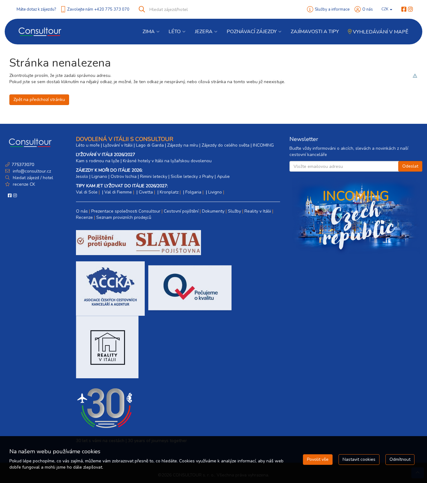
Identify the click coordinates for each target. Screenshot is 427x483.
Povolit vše (318, 459)
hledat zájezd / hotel (33, 178)
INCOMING (263, 145)
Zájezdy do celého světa (225, 145)
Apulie (223, 176)
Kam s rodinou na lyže (97, 161)
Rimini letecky (153, 176)
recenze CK (24, 184)
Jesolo (82, 176)
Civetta (146, 192)
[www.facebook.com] (403, 9)
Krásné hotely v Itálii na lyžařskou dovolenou (167, 161)
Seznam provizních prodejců (123, 217)
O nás (367, 9)
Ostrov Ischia (124, 176)
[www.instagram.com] (410, 9)
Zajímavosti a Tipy (315, 31)
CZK (385, 9)
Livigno (215, 192)
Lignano (99, 176)
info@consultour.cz (31, 171)
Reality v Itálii (257, 211)
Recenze (84, 217)
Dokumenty (213, 211)
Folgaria (193, 192)
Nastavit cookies (359, 459)
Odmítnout (399, 459)
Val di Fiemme (118, 192)
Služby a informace (332, 9)
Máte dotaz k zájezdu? (36, 9)
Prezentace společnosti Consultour (125, 211)
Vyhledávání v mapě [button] (380, 31)
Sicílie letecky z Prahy (192, 176)
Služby (234, 211)
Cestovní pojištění (181, 211)
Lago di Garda (150, 145)
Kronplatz (169, 192)
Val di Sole (87, 192)
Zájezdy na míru (182, 145)
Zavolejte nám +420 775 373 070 (98, 9)
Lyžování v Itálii (118, 145)
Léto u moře (88, 145)
